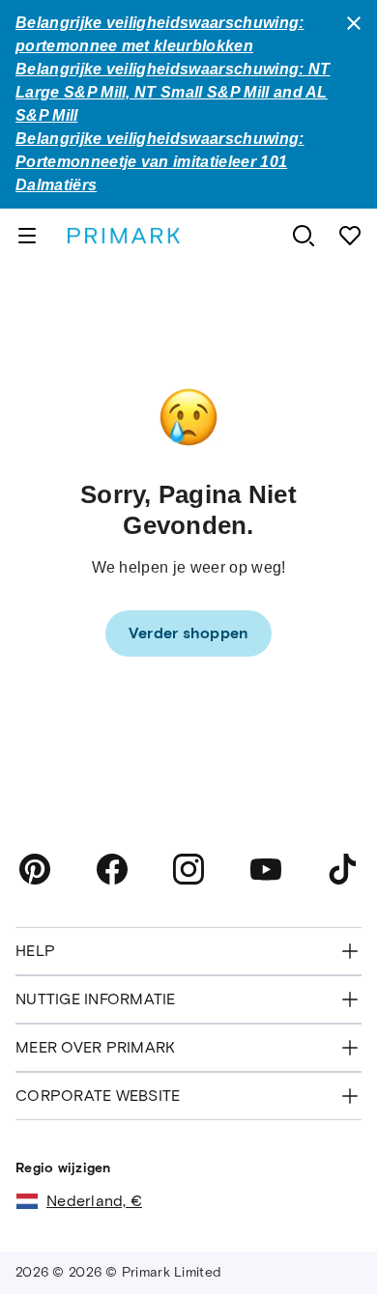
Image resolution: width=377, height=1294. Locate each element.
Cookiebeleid (248, 1167)
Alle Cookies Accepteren (188, 1227)
